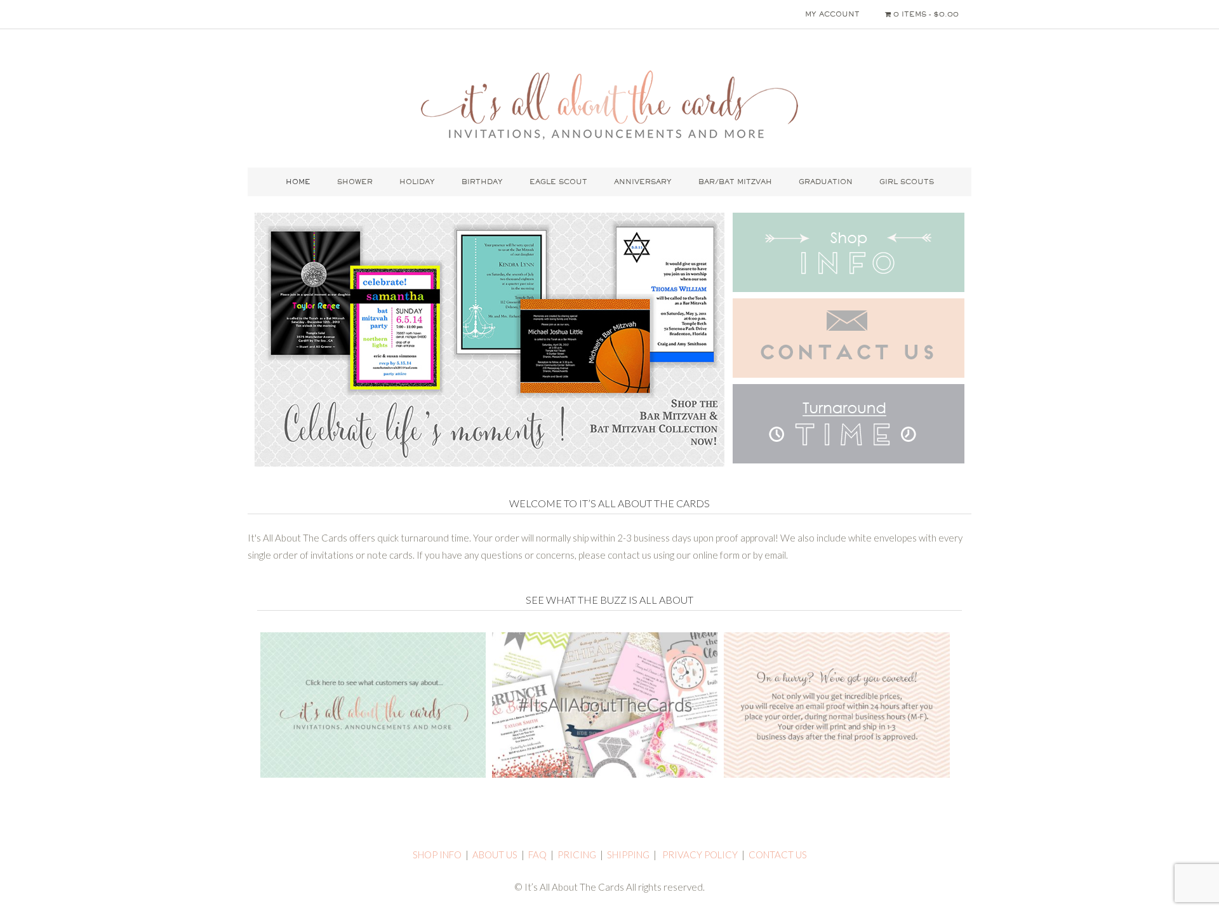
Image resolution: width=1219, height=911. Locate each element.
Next (704, 342)
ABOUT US (494, 854)
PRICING (576, 854)
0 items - (925, 14)
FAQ (537, 854)
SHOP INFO (437, 854)
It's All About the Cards (609, 104)
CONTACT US (778, 854)
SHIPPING (628, 854)
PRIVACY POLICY (700, 854)
